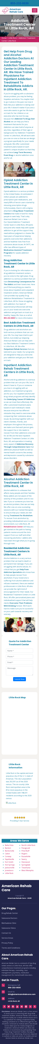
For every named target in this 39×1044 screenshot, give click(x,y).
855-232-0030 (19, 3)
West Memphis (27, 870)
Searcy (24, 859)
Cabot (7, 853)
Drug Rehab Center (10, 913)
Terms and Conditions (11, 948)
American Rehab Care (17, 888)
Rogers (24, 853)
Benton (8, 848)
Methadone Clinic (9, 923)
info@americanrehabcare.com (21, 994)
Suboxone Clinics (9, 928)
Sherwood (25, 862)
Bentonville (9, 851)
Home (4, 38)
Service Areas (7, 938)
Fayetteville (9, 859)
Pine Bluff (25, 851)
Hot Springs (10, 865)
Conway (8, 856)
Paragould (25, 848)
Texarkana (25, 867)
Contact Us (6, 933)
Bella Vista (9, 845)
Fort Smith (9, 862)
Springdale (25, 865)
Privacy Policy (7, 943)
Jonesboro (9, 870)
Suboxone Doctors (9, 918)
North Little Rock (28, 845)
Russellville (25, 856)
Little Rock (12, 38)
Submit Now (19, 679)
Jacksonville (9, 867)
